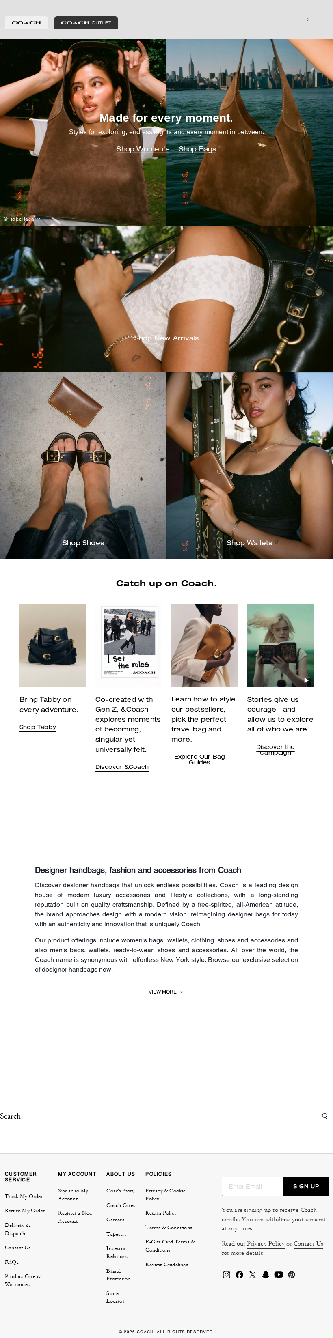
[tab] (26, 22)
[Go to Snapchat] (265, 1277)
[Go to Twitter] (252, 1277)
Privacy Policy (266, 1244)
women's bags (142, 940)
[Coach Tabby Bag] (128, 645)
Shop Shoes (83, 544)
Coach (229, 885)
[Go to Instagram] (226, 1277)
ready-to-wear (133, 950)
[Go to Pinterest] (291, 1277)
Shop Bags (197, 150)
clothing (201, 940)
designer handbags (91, 885)
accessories (268, 940)
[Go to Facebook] (239, 1277)
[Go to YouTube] (278, 1277)
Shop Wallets (249, 544)
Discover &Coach (122, 767)
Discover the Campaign (275, 750)
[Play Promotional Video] (154, 680)
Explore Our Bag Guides (199, 760)
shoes (226, 940)
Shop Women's (143, 150)
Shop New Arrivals (166, 339)
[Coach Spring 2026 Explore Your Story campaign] (280, 645)
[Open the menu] (318, 19)
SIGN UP (306, 1186)
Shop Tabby (37, 728)
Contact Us (308, 1244)
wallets (177, 940)
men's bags (67, 950)
